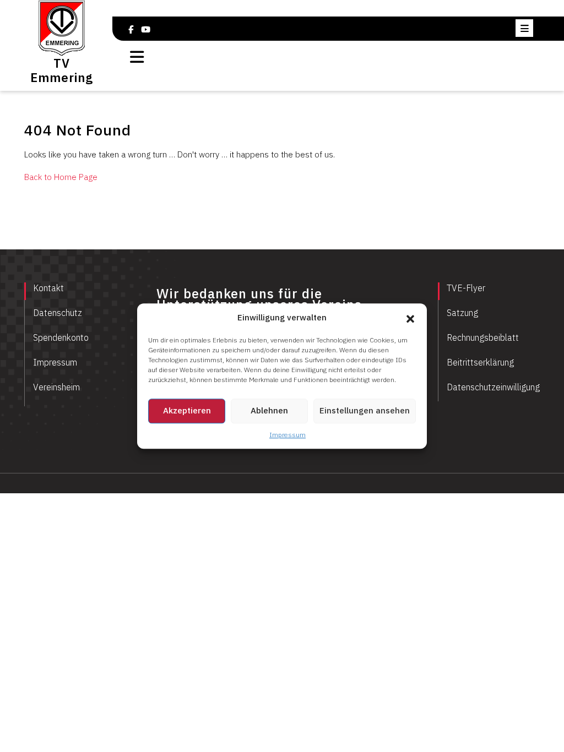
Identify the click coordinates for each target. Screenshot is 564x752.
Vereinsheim (56, 387)
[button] (410, 318)
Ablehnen (269, 410)
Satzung (462, 312)
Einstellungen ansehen (364, 410)
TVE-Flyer (466, 287)
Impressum (287, 435)
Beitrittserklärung (480, 362)
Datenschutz (57, 312)
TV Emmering (61, 70)
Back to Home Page (60, 177)
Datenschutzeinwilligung (493, 387)
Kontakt (48, 287)
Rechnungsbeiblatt (483, 337)
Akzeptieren (187, 410)
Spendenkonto (61, 337)
